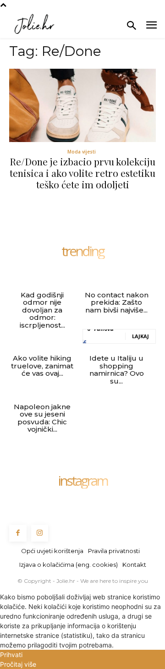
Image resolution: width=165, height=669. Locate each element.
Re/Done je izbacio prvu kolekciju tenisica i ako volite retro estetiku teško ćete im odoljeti (82, 173)
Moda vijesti (81, 151)
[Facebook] (18, 533)
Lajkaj (140, 336)
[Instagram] (40, 533)
